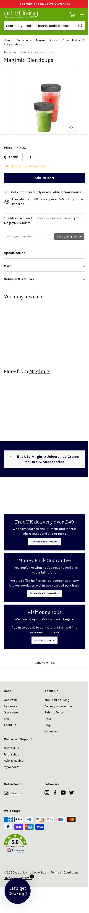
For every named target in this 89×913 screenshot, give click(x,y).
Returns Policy (53, 712)
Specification (15, 253)
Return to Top (44, 663)
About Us (10, 725)
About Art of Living (57, 700)
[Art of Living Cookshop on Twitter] (71, 792)
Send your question (69, 236)
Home (8, 40)
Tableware (10, 706)
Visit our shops (44, 640)
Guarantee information (44, 593)
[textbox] (29, 236)
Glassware (11, 712)
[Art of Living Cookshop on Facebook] (55, 792)
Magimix (10, 52)
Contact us (11, 748)
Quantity (11, 157)
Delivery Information (58, 706)
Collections (23, 40)
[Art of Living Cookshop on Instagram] (46, 792)
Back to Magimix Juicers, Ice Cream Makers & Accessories (47, 459)
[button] (44, 844)
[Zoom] (71, 128)
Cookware (11, 700)
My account (11, 767)
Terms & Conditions (65, 872)
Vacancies (51, 731)
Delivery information (44, 541)
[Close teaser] (32, 876)
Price (8, 148)
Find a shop (12, 754)
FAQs (47, 719)
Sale (7, 719)
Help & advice (13, 760)
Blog (47, 725)
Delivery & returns (19, 279)
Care (8, 266)
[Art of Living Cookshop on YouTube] (63, 792)
